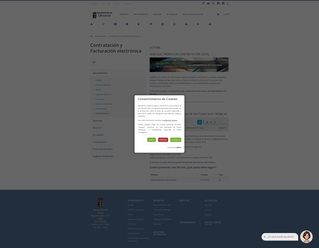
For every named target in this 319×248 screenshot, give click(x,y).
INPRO (178, 147)
